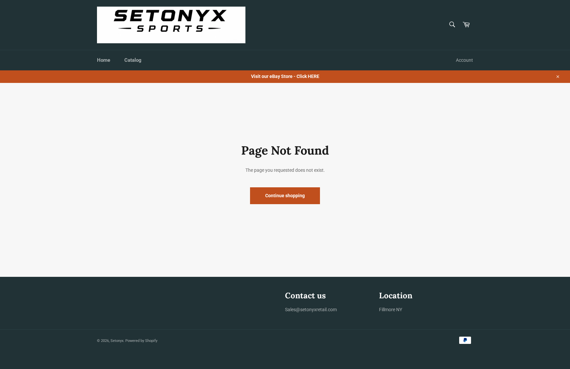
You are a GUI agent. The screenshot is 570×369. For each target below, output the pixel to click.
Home (103, 60)
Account (464, 60)
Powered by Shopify (141, 341)
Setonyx (117, 341)
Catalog (133, 60)
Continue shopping (285, 195)
